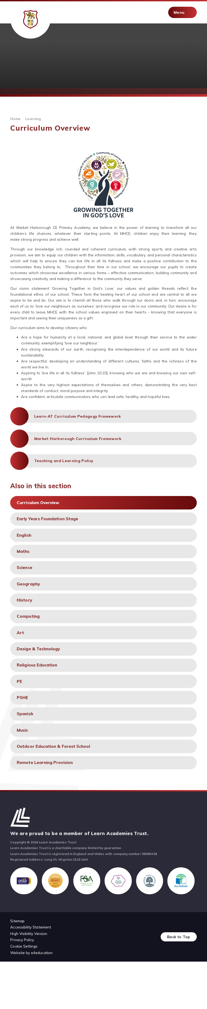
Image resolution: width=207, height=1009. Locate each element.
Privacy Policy (22, 939)
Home (15, 119)
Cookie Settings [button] (23, 946)
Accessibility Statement (30, 927)
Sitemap (17, 921)
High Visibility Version (28, 933)
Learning (33, 119)
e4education (42, 952)
